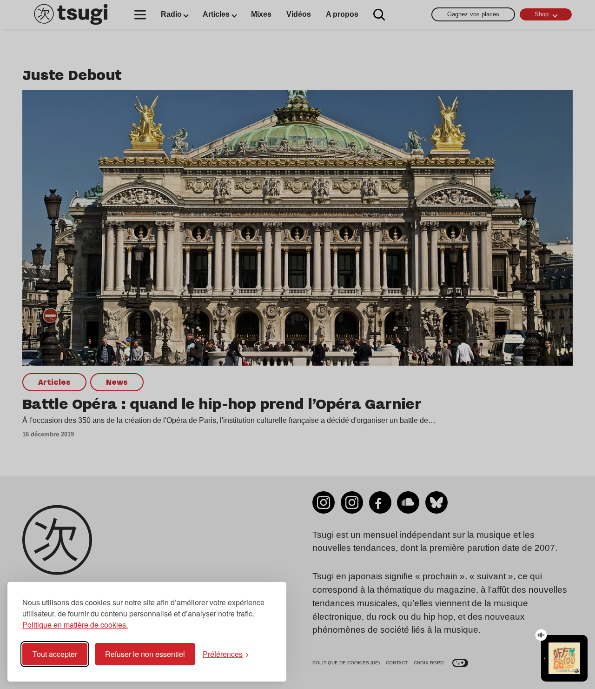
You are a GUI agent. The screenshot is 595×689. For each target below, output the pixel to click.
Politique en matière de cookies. (75, 624)
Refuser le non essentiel (145, 654)
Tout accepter (55, 654)
